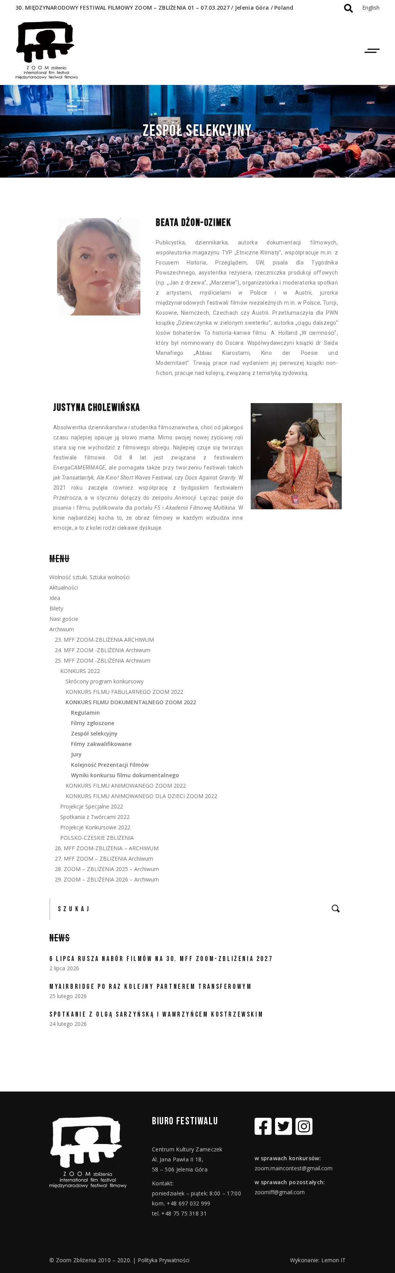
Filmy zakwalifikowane (101, 744)
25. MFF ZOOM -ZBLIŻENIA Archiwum (102, 660)
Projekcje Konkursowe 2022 (95, 827)
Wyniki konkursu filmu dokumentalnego (125, 775)
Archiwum (61, 629)
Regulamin (85, 712)
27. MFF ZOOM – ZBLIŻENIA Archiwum (104, 858)
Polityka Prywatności (163, 1260)
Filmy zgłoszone (92, 723)
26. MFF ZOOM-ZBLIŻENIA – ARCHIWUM (107, 848)
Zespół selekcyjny (94, 733)
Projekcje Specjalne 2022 (91, 806)
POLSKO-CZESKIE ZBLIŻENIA (97, 837)
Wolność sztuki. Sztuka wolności (89, 577)
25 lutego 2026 (68, 996)
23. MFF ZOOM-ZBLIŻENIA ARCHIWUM (104, 639)
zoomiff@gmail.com (280, 1192)
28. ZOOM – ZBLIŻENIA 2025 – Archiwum (107, 869)
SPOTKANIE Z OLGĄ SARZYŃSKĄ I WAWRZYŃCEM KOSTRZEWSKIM (156, 1014)
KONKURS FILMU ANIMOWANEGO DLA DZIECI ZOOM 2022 (141, 796)
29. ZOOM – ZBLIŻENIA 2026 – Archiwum (107, 879)
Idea (54, 598)
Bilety (56, 608)
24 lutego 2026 (68, 1023)
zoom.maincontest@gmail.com (294, 1168)
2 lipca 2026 (64, 968)
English (371, 7)
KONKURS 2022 (80, 671)
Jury (76, 754)
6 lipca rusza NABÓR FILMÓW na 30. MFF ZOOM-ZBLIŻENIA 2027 (161, 959)
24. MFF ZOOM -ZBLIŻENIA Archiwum (102, 650)
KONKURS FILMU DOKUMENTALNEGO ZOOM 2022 (131, 702)
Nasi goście (63, 618)
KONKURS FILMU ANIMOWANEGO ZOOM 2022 (126, 785)
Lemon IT (333, 1260)
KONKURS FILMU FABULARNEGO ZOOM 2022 (124, 691)
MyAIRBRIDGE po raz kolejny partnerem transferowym (150, 987)
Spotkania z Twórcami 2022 (95, 816)
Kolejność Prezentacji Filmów (110, 764)
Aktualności (63, 587)
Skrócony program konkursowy (104, 681)
